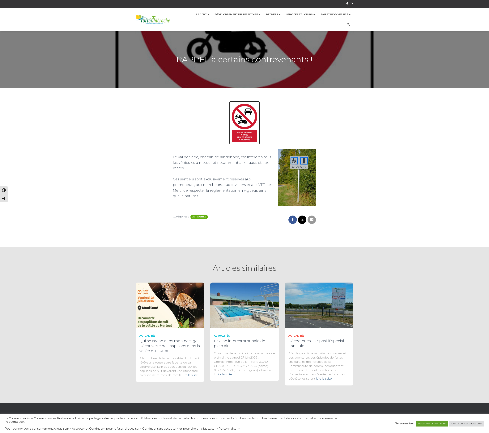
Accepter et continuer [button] (432, 423)
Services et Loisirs (299, 14)
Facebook (347, 4)
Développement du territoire (236, 14)
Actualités (199, 217)
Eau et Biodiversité (335, 14)
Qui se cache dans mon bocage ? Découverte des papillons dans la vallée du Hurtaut (170, 346)
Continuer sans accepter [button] (466, 423)
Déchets (272, 14)
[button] (208, 14)
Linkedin (352, 4)
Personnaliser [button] (404, 423)
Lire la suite (190, 375)
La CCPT (201, 14)
